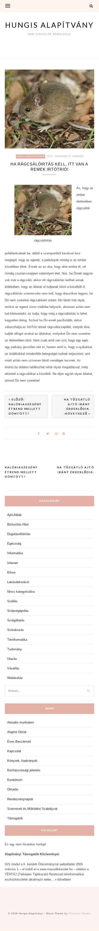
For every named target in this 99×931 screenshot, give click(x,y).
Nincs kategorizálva (30, 156)
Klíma (11, 572)
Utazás (12, 659)
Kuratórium (14, 780)
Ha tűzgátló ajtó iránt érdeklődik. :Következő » (77, 406)
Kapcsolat (14, 751)
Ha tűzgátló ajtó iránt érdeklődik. (75, 470)
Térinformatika (17, 639)
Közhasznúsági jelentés (23, 770)
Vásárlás (13, 668)
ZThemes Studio (79, 913)
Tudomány (14, 649)
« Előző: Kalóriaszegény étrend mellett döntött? (25, 406)
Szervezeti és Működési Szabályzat (32, 809)
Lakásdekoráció (18, 582)
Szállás (12, 601)
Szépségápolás (18, 611)
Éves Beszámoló (19, 741)
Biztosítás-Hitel (18, 524)
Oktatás (12, 789)
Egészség (14, 543)
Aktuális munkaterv (20, 722)
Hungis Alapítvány (49, 25)
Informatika (15, 553)
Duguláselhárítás (19, 534)
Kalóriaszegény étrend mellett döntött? (21, 472)
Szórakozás (15, 630)
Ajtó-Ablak (14, 515)
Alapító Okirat (16, 732)
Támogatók (15, 818)
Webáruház (15, 678)
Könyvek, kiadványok (22, 760)
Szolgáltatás (16, 620)
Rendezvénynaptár (20, 799)
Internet (12, 563)
